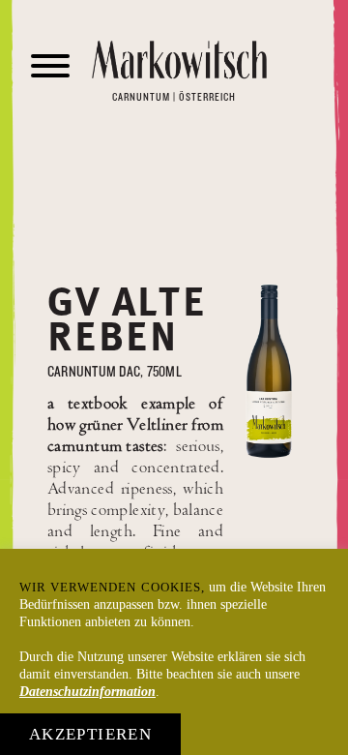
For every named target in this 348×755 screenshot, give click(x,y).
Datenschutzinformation (87, 691)
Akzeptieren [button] (90, 734)
